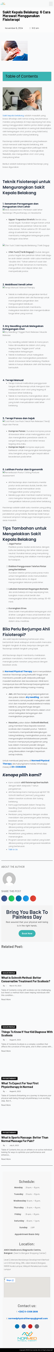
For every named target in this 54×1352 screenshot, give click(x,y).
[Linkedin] (17, 1326)
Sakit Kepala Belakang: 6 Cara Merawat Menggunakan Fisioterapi (26, 16)
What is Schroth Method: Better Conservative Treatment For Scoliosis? (25, 979)
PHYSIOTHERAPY (9, 1078)
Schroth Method (9, 973)
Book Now (27, 933)
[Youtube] (30, 1326)
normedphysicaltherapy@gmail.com (28, 1318)
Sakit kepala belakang (13, 115)
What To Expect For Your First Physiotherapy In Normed (20, 1084)
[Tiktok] (37, 1326)
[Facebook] (24, 1326)
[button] (51, 4)
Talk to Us (13, 849)
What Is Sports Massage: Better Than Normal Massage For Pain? (24, 1139)
